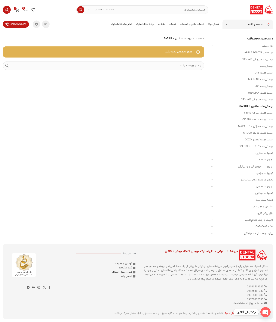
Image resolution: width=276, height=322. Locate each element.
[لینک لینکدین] (33, 287)
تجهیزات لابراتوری (264, 193)
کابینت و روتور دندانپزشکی (259, 220)
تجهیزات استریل (264, 153)
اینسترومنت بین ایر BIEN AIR (257, 99)
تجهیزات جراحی (264, 173)
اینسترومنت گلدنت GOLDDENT (255, 146)
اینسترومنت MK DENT (260, 79)
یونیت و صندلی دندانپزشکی (258, 233)
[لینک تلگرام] (36, 24)
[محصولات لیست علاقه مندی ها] (33, 10)
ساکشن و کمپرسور (263, 206)
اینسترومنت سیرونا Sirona (258, 113)
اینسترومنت (266, 66)
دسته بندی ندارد (264, 200)
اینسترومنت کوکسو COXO (259, 140)
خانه (201, 38)
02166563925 (18, 24)
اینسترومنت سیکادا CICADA (257, 119)
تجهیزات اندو (266, 159)
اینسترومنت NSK (263, 86)
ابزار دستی (267, 46)
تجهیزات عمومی (264, 186)
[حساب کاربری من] (7, 10)
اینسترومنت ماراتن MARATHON (255, 126)
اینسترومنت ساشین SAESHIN (256, 106)
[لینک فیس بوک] (49, 287)
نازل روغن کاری (265, 213)
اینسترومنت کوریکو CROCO (258, 133)
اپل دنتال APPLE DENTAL (258, 53)
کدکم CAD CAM (264, 226)
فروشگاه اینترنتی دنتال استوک (238, 313)
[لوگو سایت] (261, 9)
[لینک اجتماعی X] (44, 287)
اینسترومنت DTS (264, 73)
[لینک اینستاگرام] (46, 24)
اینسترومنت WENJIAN (260, 93)
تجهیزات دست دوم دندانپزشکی (256, 180)
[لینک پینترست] (38, 287)
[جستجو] (80, 9)
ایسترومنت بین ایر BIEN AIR (257, 59)
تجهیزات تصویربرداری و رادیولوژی (255, 166)
